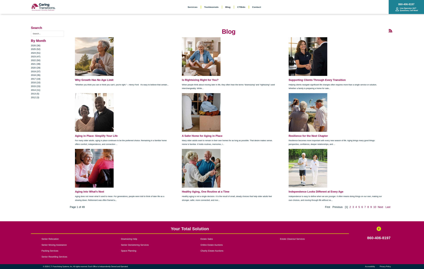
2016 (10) (35, 82)
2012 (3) (35, 97)
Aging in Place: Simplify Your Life (96, 135)
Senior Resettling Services (54, 257)
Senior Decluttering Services (135, 245)
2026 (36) (35, 45)
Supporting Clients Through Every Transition (317, 79)
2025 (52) (35, 49)
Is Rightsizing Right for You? (200, 79)
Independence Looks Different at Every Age (316, 191)
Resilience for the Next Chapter (308, 135)
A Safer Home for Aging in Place (202, 135)
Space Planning (128, 251)
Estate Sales (207, 239)
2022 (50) (35, 60)
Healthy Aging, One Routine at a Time (205, 191)
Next (380, 206)
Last (387, 206)
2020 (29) (35, 68)
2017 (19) (35, 79)
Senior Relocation (50, 239)
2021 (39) (35, 64)
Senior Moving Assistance (54, 245)
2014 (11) (35, 90)
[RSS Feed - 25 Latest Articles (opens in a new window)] (390, 30)
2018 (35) (35, 75)
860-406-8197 (379, 238)
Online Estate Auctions (212, 245)
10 (374, 206)
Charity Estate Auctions (212, 251)
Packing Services (50, 251)
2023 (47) (35, 56)
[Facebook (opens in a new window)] (379, 229)
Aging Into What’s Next (89, 191)
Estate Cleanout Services (292, 239)
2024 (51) (35, 53)
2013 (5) (35, 93)
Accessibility (370, 266)
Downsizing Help (129, 239)
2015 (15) (35, 86)
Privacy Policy (385, 266)
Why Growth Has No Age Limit (94, 79)
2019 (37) (35, 71)
